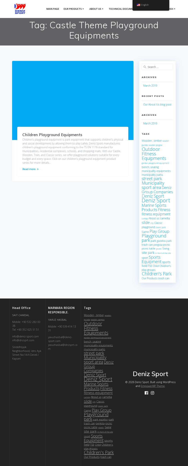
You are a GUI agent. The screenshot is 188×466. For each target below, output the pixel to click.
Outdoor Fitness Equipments (154, 153)
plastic (159, 248)
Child (156, 266)
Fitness (164, 209)
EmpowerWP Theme (153, 386)
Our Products (73, 8)
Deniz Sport (153, 196)
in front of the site (163, 253)
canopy (145, 218)
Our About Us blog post (157, 104)
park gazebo (158, 241)
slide (146, 222)
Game (145, 232)
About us (95, 8)
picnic (166, 244)
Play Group (159, 231)
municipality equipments (156, 171)
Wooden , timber (152, 140)
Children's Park (157, 273)
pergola (157, 244)
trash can (163, 278)
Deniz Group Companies (157, 189)
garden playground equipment (155, 163)
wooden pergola (155, 145)
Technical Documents (123, 8)
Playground (154, 235)
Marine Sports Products (154, 207)
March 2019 (150, 85)
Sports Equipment (151, 259)
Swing (165, 248)
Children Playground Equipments (52, 134)
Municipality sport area (153, 185)
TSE (150, 266)
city (151, 223)
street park (152, 178)
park (146, 240)
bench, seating (150, 167)
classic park (161, 227)
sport (145, 257)
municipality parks (152, 174)
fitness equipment (156, 214)
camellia (165, 218)
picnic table (148, 248)
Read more (29, 169)
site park (148, 252)
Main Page (52, 8)
